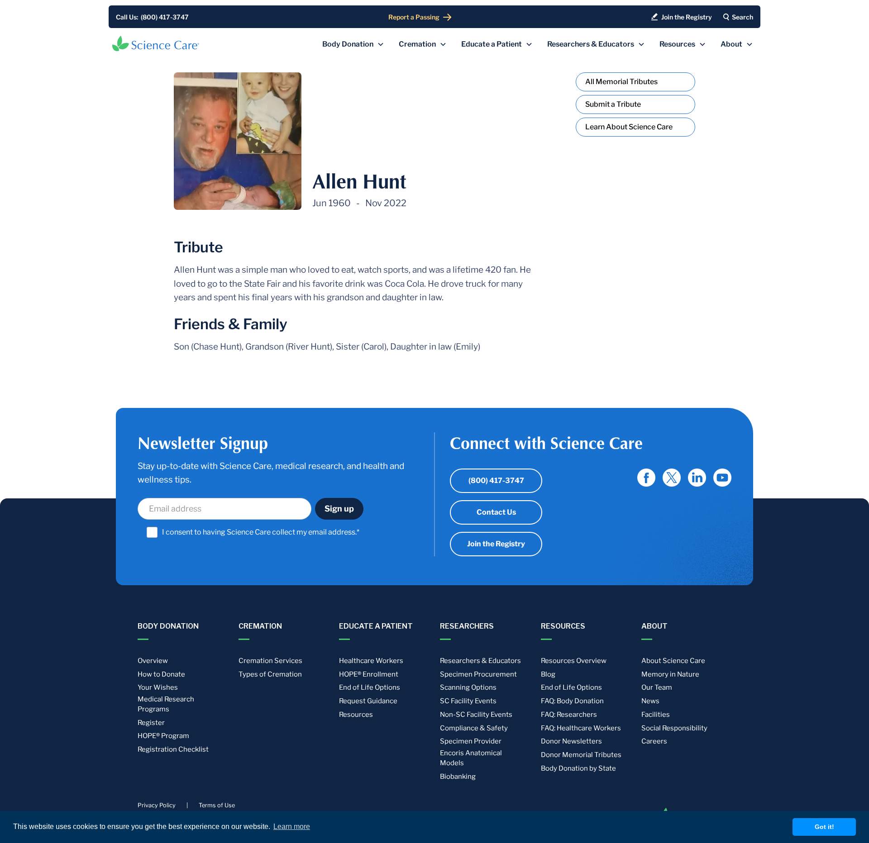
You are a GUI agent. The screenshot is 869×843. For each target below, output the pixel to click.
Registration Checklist (173, 749)
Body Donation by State (578, 768)
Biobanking (458, 776)
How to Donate (161, 674)
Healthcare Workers (371, 661)
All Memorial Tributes (621, 81)
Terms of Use (217, 805)
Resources (356, 714)
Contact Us (496, 512)
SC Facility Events (468, 701)
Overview (153, 661)
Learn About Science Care (629, 127)
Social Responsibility (674, 728)
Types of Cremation (270, 674)
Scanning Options (468, 687)
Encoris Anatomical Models (471, 758)
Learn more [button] (291, 826)
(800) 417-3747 (496, 480)
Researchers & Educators (480, 661)
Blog (548, 674)
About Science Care (673, 661)
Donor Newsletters (571, 741)
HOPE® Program (163, 736)
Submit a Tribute (613, 104)
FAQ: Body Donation (572, 701)
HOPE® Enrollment (368, 674)
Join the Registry (496, 544)
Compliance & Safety (474, 728)
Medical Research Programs (166, 704)
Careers (654, 741)
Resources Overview (573, 661)
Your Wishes (158, 687)
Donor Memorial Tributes (581, 755)
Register (151, 723)
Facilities (655, 714)
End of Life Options (369, 687)
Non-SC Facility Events (476, 714)
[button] (353, 44)
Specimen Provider (470, 741)
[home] (155, 43)
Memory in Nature (670, 674)
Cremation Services (270, 661)
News (650, 701)
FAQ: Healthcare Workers (581, 728)
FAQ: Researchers (569, 714)
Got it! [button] (824, 826)
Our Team (656, 687)
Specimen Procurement (478, 674)
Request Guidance (368, 701)
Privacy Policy (157, 805)
